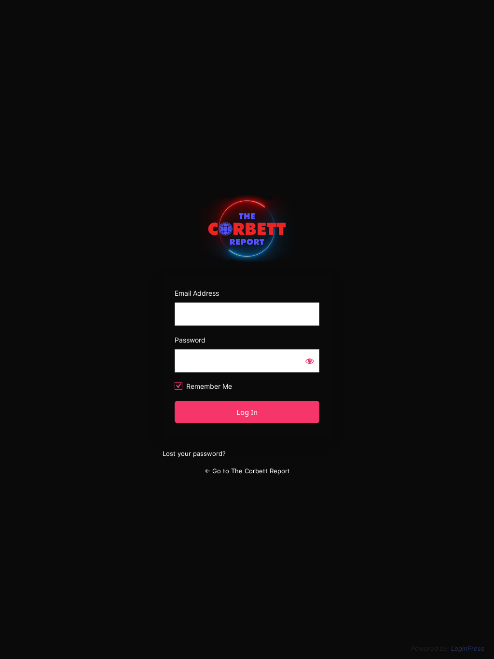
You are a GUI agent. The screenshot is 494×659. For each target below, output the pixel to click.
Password (190, 340)
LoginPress (467, 648)
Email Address (197, 293)
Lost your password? (194, 453)
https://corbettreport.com (247, 228)
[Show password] (309, 360)
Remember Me (209, 386)
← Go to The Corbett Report (247, 471)
